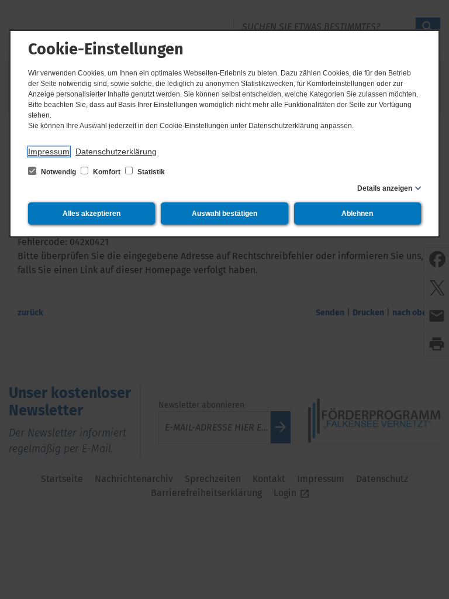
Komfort (106, 172)
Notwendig (58, 172)
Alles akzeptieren (91, 213)
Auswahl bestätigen (224, 213)
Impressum (49, 151)
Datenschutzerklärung (116, 151)
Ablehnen (357, 213)
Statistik (150, 172)
